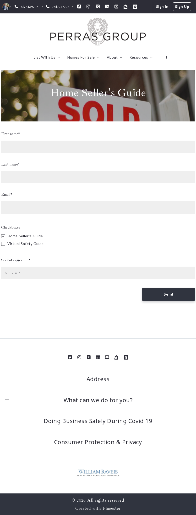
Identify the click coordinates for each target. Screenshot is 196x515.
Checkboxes (10, 227)
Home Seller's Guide (25, 236)
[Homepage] (98, 31)
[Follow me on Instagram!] (88, 7)
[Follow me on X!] (98, 7)
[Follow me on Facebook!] (79, 7)
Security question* (15, 260)
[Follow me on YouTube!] (116, 7)
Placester (112, 508)
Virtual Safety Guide (25, 244)
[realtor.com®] (135, 7)
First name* (10, 134)
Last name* (10, 164)
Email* (6, 194)
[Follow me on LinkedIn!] (107, 7)
